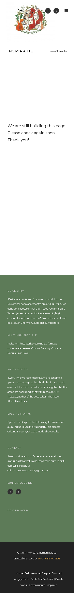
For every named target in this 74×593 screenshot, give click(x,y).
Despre (46, 573)
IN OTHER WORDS (49, 558)
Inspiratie (62, 51)
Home (52, 51)
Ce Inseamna (32, 573)
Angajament (21, 579)
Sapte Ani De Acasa (42, 579)
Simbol (56, 573)
